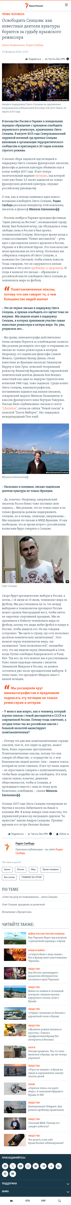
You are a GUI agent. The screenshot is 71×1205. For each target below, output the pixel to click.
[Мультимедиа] (12, 1201)
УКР (43, 1201)
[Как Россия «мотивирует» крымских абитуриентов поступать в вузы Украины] (15, 973)
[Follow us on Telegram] (43, 1166)
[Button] (33, 59)
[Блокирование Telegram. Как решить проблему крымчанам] (15, 1107)
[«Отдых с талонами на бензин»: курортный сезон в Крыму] (15, 1013)
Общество (34, 969)
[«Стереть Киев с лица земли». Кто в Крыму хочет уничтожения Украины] (15, 955)
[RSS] (58, 1166)
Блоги (31, 1047)
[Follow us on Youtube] (20, 1166)
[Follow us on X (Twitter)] (13, 1166)
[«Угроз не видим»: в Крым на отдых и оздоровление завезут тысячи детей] (15, 1070)
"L (3, 408)
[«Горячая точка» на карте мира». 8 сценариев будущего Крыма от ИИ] (15, 1088)
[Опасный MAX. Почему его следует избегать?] (15, 1123)
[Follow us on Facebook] (5, 1166)
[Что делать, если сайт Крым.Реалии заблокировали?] (15, 1140)
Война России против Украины (46, 934)
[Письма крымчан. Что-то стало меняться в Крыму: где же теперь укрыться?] (15, 1052)
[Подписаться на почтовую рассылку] (13, 1174)
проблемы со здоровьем (47, 268)
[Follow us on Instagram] (28, 1166)
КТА (27, 1201)
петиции (41, 175)
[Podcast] (5, 1174)
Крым (31, 1084)
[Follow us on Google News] (36, 1166)
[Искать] (59, 1201)
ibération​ (10, 408)
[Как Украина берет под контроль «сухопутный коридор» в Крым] (15, 938)
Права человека (13, 14)
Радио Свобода (34, 45)
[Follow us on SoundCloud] (51, 1166)
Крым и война (36, 950)
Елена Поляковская (13, 45)
